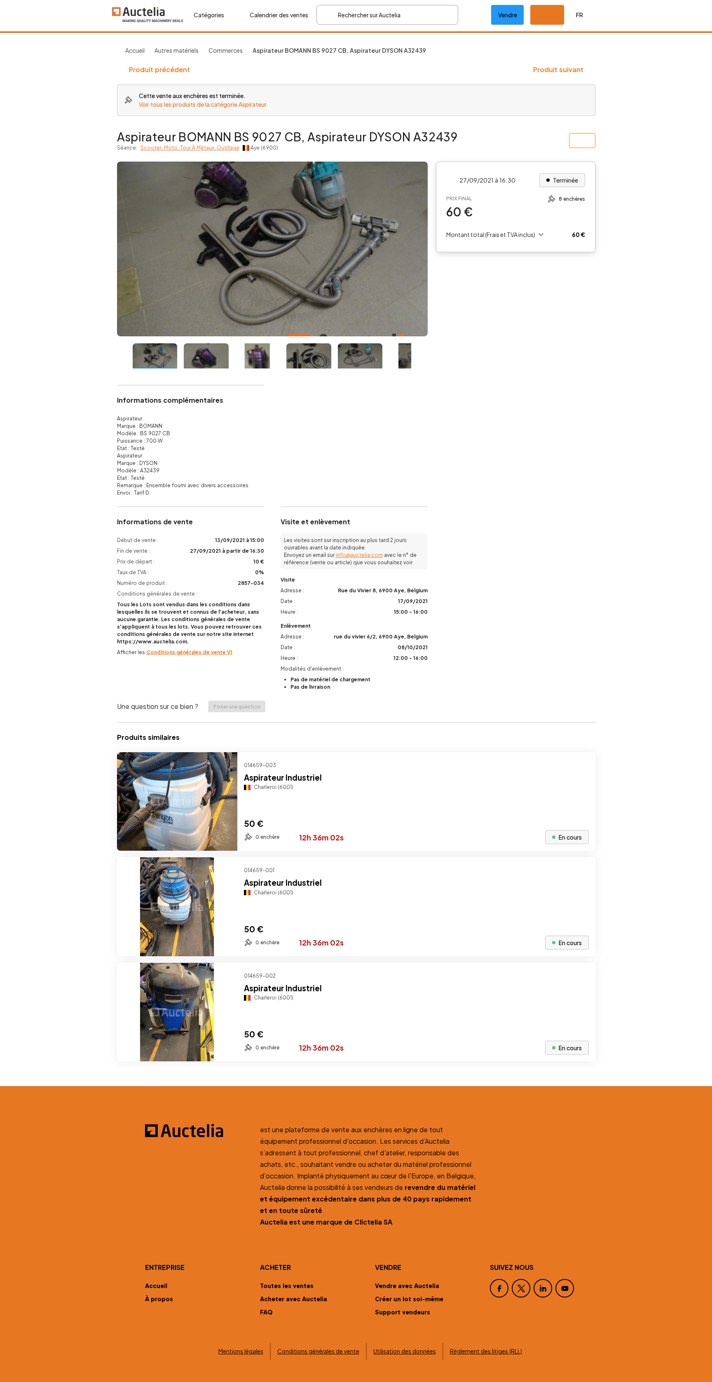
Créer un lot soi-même (409, 1298)
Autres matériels (177, 50)
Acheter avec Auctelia (293, 1298)
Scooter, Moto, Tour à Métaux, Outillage (190, 148)
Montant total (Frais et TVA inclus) (490, 234)
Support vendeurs (402, 1312)
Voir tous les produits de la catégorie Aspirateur (203, 104)
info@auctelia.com (359, 555)
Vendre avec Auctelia (407, 1285)
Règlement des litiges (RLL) (486, 1351)
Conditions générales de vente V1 (189, 652)
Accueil (135, 50)
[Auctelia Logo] (197, 1130)
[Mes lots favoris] (475, 15)
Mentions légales (240, 1351)
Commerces (225, 50)
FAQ (266, 1312)
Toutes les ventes (287, 1285)
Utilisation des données (404, 1351)
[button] (547, 15)
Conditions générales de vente (318, 1351)
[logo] (148, 14)
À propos (159, 1298)
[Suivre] (582, 765)
